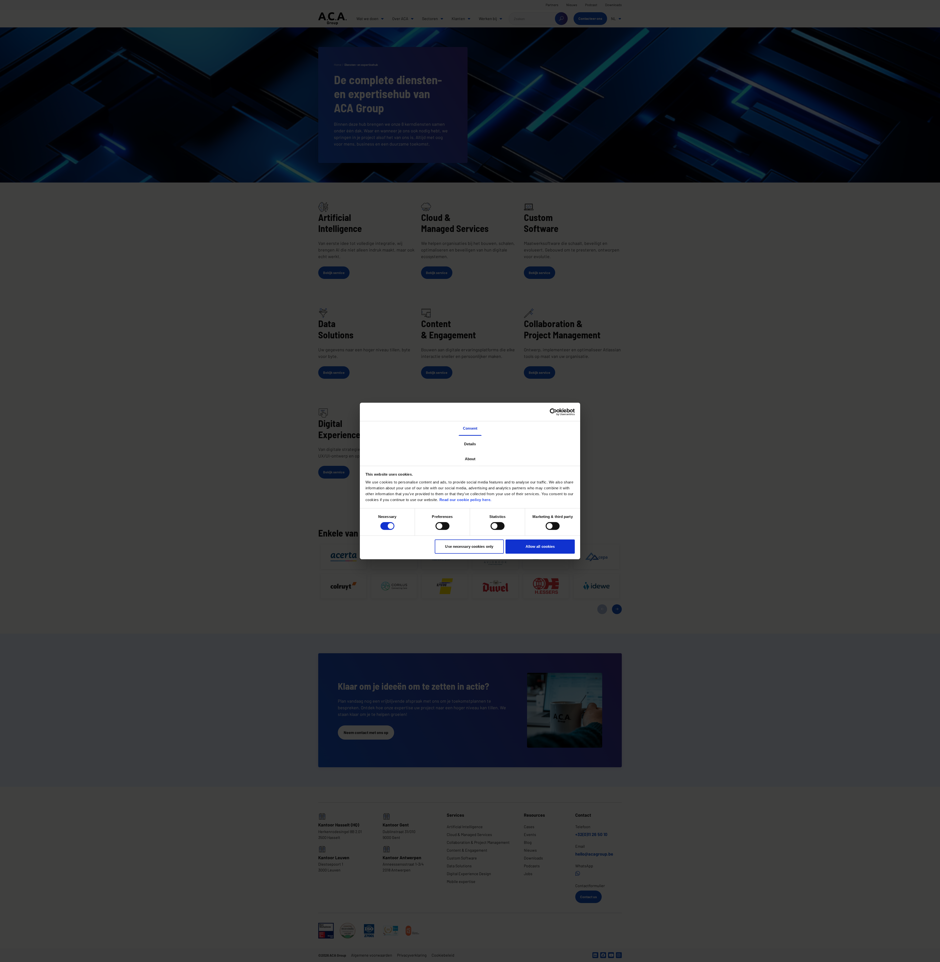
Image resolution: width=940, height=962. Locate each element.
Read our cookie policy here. (465, 499)
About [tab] (470, 459)
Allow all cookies (540, 546)
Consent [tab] (470, 428)
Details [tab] (470, 444)
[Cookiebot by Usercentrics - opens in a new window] (553, 411)
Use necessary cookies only (469, 546)
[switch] (442, 526)
